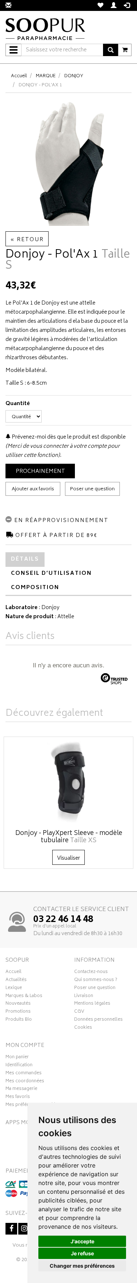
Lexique (13, 988)
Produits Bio (18, 1020)
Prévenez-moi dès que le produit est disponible (68, 437)
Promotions (18, 1012)
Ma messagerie (21, 1089)
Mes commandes (23, 1074)
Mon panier (17, 1058)
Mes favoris (17, 1097)
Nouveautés (18, 1004)
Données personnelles (98, 1020)
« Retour (27, 239)
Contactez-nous (91, 972)
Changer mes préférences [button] (82, 1266)
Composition (35, 587)
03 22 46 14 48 (63, 920)
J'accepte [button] (82, 1241)
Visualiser (68, 858)
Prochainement (40, 471)
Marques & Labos (23, 996)
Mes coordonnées (24, 1082)
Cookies (83, 1028)
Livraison (83, 996)
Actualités (16, 980)
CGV (79, 1012)
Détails (25, 559)
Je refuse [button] (82, 1253)
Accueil (19, 76)
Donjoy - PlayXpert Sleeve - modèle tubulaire (68, 837)
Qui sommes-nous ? (95, 980)
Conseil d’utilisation (51, 573)
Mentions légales (92, 1004)
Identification (19, 1066)
